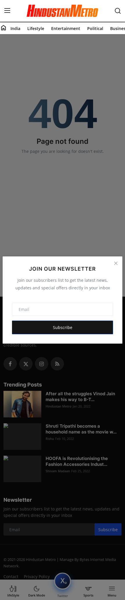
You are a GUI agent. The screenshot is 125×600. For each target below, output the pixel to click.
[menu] (7, 10)
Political (95, 28)
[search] (117, 10)
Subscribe (62, 327)
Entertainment (65, 28)
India (15, 28)
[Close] (115, 263)
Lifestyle (35, 28)
